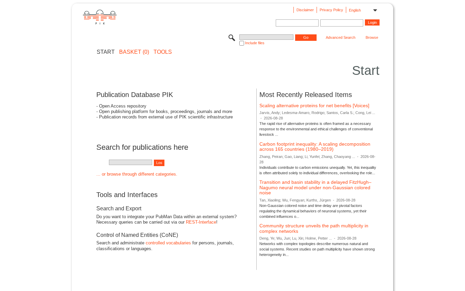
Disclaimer (305, 10)
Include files (254, 43)
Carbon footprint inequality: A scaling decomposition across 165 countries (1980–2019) (314, 146)
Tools (163, 52)
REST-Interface (201, 222)
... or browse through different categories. (136, 174)
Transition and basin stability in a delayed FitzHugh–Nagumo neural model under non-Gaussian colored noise (315, 187)
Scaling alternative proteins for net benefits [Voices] (314, 105)
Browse (372, 37)
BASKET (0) (134, 52)
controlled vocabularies (168, 242)
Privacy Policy (331, 10)
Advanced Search (340, 37)
